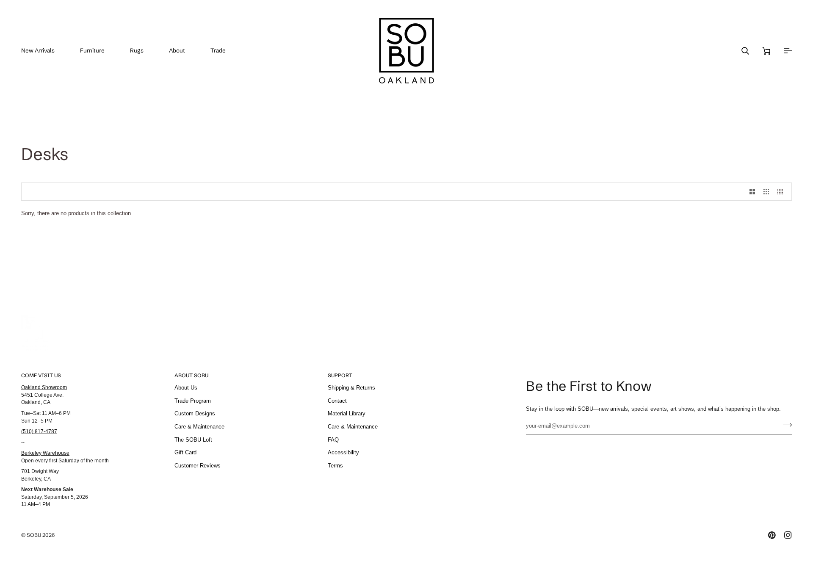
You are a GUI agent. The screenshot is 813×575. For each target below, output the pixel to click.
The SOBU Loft (193, 440)
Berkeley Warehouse (45, 453)
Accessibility (343, 452)
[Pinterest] (772, 535)
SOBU (34, 535)
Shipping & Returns (351, 387)
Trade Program (192, 401)
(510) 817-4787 (39, 431)
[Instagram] (788, 535)
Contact (337, 401)
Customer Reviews (197, 465)
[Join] (785, 424)
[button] (99, 50)
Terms (335, 465)
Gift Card (185, 452)
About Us (185, 387)
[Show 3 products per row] (766, 191)
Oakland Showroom (44, 387)
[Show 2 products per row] (752, 191)
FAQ (333, 440)
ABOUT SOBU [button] (191, 375)
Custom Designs (194, 413)
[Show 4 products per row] (782, 191)
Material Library (346, 413)
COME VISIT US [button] (41, 375)
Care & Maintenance (199, 426)
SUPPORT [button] (340, 375)
